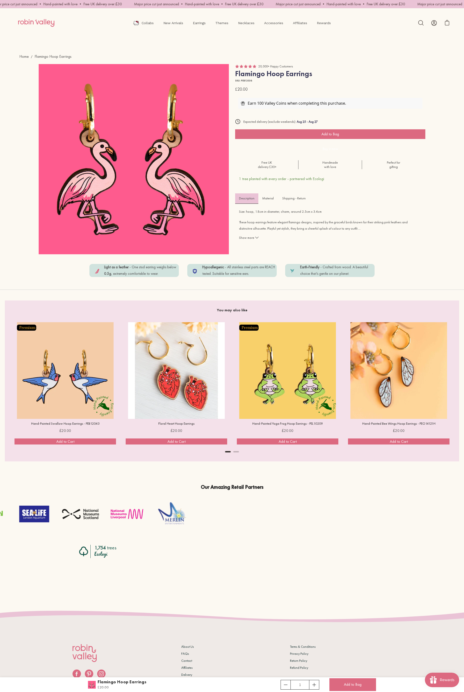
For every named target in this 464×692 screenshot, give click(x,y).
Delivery (186, 674)
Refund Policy (299, 667)
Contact (186, 660)
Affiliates (187, 667)
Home (24, 56)
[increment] (314, 684)
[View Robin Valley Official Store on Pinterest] (89, 674)
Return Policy (298, 660)
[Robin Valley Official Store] (36, 23)
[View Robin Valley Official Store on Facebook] (76, 674)
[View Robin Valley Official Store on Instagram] (101, 674)
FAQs (185, 653)
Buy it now (330, 148)
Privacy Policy (299, 653)
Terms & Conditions (303, 646)
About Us (187, 646)
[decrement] (285, 684)
